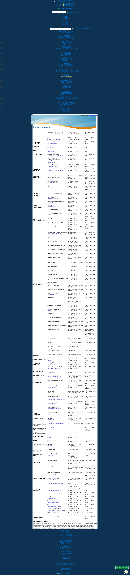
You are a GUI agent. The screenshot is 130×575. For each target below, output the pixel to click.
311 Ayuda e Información (66, 569)
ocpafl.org (49, 414)
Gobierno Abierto (66, 531)
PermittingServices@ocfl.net (54, 376)
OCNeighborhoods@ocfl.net (54, 368)
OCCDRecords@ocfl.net (53, 310)
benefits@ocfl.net (51, 206)
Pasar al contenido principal (65, 0)
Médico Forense (66, 548)
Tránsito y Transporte (66, 554)
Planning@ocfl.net (51, 387)
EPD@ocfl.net (50, 214)
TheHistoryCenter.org (52, 166)
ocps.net (49, 437)
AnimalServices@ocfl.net (53, 133)
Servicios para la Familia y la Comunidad (66, 36)
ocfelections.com (51, 451)
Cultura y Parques (65, 539)
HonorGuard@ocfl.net (52, 314)
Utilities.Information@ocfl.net (54, 490)
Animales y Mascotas (66, 534)
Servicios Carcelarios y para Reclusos (65, 547)
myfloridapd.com (51, 419)
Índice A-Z (65, 21)
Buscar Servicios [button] (88, 28)
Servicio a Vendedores (65, 556)
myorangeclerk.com (52, 143)
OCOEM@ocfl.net (51, 202)
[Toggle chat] (126, 571)
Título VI (66, 567)
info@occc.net (50, 151)
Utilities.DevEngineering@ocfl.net (55, 399)
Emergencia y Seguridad (66, 541)
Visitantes (65, 15)
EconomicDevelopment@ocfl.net (55, 170)
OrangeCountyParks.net (53, 160)
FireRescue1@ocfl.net (52, 198)
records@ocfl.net (51, 427)
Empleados (65, 17)
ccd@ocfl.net (50, 294)
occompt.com (50, 147)
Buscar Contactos (93, 115)
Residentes (65, 13)
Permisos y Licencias (66, 551)
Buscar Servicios (66, 26)
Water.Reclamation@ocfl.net (54, 506)
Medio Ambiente (66, 543)
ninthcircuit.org (51, 356)
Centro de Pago (59, 5)
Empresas (65, 16)
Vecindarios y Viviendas (65, 550)
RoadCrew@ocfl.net (52, 283)
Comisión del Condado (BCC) (65, 530)
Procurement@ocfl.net (52, 479)
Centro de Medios (65, 532)
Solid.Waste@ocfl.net (52, 498)
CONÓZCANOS (66, 112)
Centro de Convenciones (66, 535)
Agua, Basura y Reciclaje (66, 557)
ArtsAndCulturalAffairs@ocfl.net (55, 155)
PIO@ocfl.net (50, 372)
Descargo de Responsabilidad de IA (66, 564)
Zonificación (66, 558)
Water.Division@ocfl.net (53, 502)
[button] (73, 12)
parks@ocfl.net (51, 162)
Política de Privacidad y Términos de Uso (66, 563)
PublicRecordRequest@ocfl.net (55, 423)
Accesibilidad (59, 3)
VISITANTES (65, 60)
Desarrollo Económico (65, 540)
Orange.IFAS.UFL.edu (52, 182)
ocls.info (49, 360)
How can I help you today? (122, 567)
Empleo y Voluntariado (65, 542)
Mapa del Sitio (65, 19)
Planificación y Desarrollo (65, 553)
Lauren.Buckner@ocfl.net (53, 474)
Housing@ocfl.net (51, 364)
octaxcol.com (50, 455)
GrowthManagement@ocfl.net (54, 408)
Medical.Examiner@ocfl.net (54, 233)
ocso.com (49, 441)
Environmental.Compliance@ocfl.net (56, 510)
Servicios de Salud (65, 546)
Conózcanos (66, 18)
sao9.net (49, 445)
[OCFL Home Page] (65, 1)
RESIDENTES (65, 30)
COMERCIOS (65, 75)
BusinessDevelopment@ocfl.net (55, 483)
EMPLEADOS (65, 96)
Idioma (61, 4)
